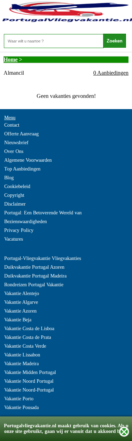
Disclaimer (15, 204)
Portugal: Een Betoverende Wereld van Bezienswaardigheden (43, 217)
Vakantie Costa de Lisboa (29, 328)
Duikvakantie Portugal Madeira (35, 276)
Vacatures (13, 239)
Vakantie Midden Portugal (30, 372)
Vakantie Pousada (21, 407)
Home (11, 59)
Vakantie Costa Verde (25, 346)
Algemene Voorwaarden (28, 160)
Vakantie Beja (17, 319)
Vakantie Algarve (21, 302)
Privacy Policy (18, 230)
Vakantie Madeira (21, 363)
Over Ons (13, 151)
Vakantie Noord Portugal (29, 381)
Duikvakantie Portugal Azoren (34, 267)
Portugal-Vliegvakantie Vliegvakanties (42, 258)
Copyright (14, 195)
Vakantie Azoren (20, 311)
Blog (9, 177)
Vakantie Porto (18, 398)
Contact (11, 125)
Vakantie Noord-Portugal (29, 390)
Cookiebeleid (17, 186)
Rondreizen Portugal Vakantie (33, 284)
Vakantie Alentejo (21, 293)
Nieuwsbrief (16, 142)
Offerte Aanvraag (21, 133)
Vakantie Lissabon (22, 355)
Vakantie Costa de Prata (27, 337)
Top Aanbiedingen (22, 169)
